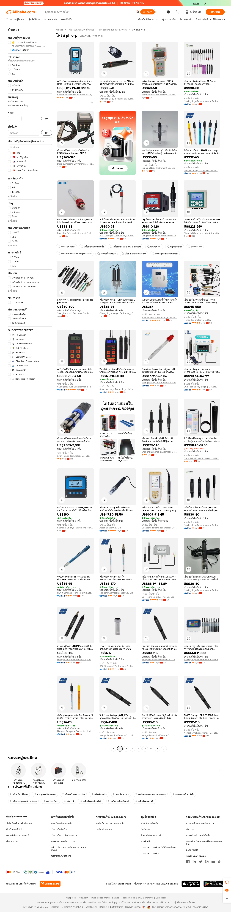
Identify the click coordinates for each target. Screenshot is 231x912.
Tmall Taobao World (100, 897)
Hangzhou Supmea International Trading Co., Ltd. (160, 235)
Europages (161, 897)
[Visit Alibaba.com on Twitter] (200, 862)
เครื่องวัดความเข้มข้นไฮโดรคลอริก (127, 247)
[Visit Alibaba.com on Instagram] (207, 862)
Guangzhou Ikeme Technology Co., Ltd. (160, 527)
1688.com (83, 897)
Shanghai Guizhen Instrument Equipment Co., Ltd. (75, 233)
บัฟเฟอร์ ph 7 (155, 247)
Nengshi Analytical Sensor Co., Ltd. (201, 170)
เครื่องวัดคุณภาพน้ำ (146, 801)
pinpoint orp (196, 247)
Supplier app (124, 883)
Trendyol (149, 897)
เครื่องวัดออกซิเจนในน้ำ (92, 801)
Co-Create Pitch (14, 829)
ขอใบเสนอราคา (104, 829)
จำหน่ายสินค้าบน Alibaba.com (200, 823)
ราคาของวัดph (52, 801)
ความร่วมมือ (192, 850)
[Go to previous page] (113, 749)
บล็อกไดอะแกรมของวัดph (135, 254)
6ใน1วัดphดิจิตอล (20, 794)
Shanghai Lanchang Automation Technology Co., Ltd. (160, 451)
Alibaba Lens (17, 883)
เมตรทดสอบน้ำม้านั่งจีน (184, 794)
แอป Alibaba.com (169, 883)
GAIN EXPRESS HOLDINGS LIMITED (201, 458)
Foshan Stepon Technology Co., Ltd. (159, 317)
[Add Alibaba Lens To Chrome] (50, 884)
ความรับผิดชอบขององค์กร (18, 835)
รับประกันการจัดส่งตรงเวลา (64, 835)
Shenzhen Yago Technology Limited (116, 389)
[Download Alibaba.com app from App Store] (191, 884)
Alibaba (59, 29)
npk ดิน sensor (122, 794)
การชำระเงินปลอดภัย (61, 823)
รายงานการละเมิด (150, 853)
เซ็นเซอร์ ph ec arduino (75, 794)
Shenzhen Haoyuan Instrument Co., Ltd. (75, 94)
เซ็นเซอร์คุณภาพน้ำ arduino (25, 801)
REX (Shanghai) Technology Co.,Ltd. (116, 235)
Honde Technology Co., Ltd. (197, 320)
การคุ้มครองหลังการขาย (63, 841)
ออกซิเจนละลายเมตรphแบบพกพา (152, 794)
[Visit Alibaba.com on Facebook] (188, 862)
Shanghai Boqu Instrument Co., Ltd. (116, 98)
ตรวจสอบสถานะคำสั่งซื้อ (198, 835)
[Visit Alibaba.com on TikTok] (219, 862)
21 (158, 749)
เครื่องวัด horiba (100, 794)
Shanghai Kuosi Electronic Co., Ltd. (74, 313)
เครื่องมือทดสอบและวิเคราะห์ (113, 29)
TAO (140, 897)
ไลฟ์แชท (145, 829)
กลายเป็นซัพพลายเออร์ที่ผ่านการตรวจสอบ (204, 842)
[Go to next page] (164, 749)
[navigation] (30, 389)
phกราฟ (70, 801)
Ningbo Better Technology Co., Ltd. (159, 94)
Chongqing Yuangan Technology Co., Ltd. (117, 313)
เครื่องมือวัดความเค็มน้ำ (94, 247)
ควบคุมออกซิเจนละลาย (46, 794)
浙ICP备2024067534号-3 (195, 907)
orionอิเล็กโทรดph (108, 254)
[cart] (178, 12)
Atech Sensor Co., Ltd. (110, 527)
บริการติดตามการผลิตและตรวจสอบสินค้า (68, 848)
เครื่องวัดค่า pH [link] (139, 29)
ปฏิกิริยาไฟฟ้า (176, 247)
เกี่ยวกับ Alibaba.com (16, 816)
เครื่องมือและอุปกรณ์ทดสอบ (81, 29)
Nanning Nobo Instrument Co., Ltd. (158, 168)
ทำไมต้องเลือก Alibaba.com (19, 823)
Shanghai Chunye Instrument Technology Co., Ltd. (75, 527)
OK (46, 118)
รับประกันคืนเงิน (59, 829)
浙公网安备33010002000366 (167, 907)
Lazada (115, 897)
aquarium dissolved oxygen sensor (76, 254)
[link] (227, 882)
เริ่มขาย (190, 829)
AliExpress (71, 897)
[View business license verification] (143, 907)
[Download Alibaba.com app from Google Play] (214, 884)
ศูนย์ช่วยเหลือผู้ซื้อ (149, 823)
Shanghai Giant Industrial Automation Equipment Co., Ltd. (202, 233)
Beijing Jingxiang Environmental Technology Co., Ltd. (75, 164)
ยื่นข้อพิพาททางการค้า (151, 835)
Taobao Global (128, 897)
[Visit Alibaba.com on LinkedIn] (194, 862)
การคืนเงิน (146, 841)
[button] (137, 12)
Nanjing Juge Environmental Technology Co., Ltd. (202, 101)
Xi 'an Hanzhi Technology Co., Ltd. (73, 456)
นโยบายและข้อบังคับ (61, 856)
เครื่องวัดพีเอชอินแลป (120, 801)
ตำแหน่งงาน (12, 841)
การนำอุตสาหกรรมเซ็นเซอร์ (166, 254)
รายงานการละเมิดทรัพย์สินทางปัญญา (159, 847)
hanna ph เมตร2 (68, 247)
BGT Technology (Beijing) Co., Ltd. (200, 386)
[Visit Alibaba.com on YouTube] (213, 862)
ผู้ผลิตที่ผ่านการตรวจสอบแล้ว (110, 823)
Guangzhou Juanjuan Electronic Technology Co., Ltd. (75, 386)
